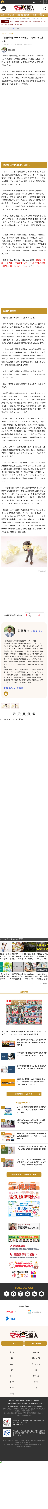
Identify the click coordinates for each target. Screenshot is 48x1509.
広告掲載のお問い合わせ (14, 1403)
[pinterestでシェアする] (29, 714)
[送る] (24, 714)
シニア (12, 1364)
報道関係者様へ (20, 1400)
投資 (34, 15)
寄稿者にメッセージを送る (13, 688)
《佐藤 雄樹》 (42, 571)
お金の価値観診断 (23, 15)
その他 (12, 1394)
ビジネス (36, 1376)
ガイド (12, 1388)
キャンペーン (36, 1364)
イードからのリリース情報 (34, 1406)
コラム (36, 1382)
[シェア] (19, 714)
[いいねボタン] (29, 615)
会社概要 (22, 1406)
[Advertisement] (24, 827)
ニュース (11, 15)
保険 (12, 1370)
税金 (36, 1370)
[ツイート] (14, 714)
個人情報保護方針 (13, 1406)
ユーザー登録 (35, 1343)
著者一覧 (11, 1400)
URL (6, 693)
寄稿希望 (36, 1400)
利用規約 (24, 1403)
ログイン (12, 1343)
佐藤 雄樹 (23, 631)
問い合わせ (29, 1400)
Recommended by (37, 984)
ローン (12, 1376)
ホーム (12, 1352)
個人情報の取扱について (36, 1403)
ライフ (12, 1382)
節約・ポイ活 (41, 15)
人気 (2, 15)
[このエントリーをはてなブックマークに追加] (34, 714)
